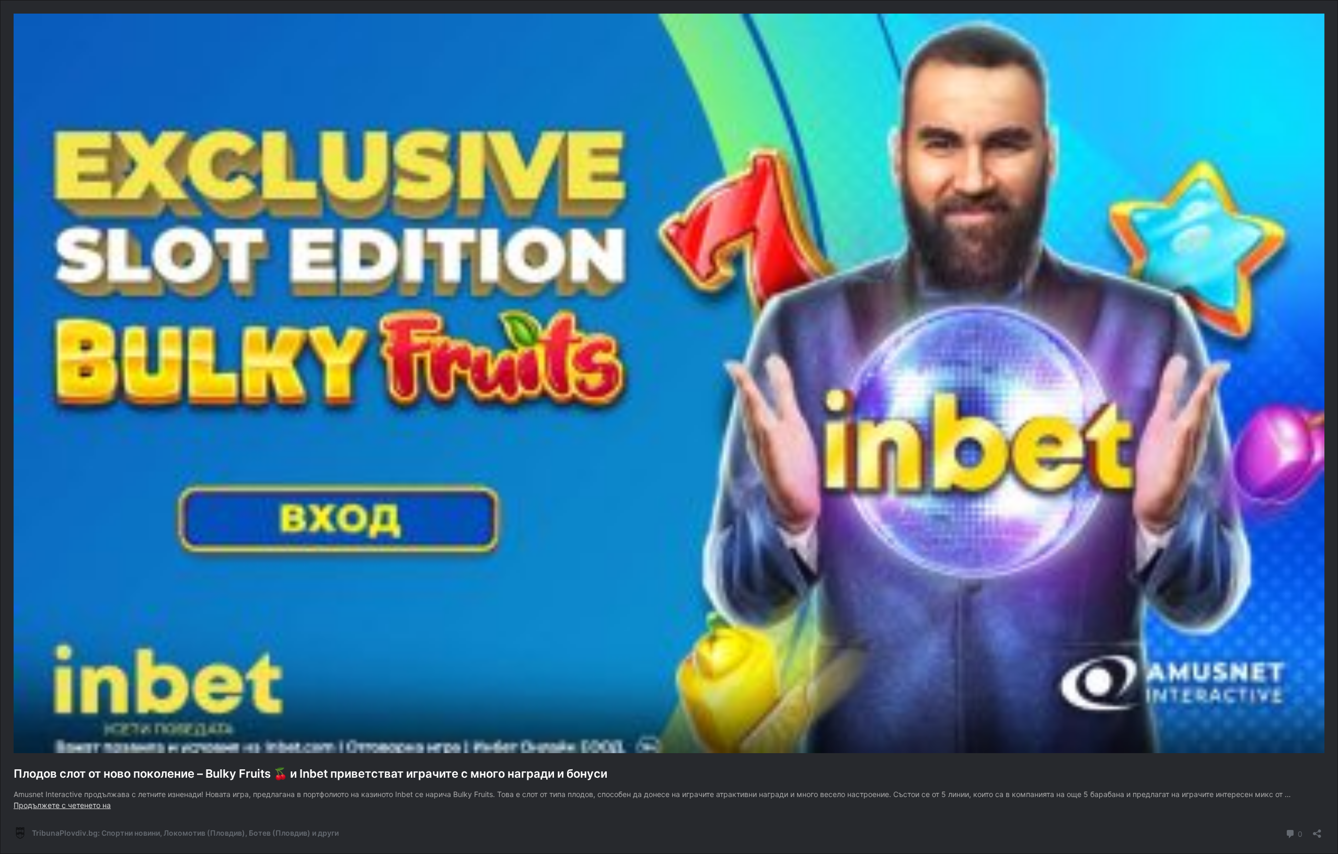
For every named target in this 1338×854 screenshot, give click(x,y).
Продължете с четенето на (62, 805)
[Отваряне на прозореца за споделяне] (1317, 830)
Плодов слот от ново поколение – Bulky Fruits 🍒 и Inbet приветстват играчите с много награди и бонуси (310, 773)
